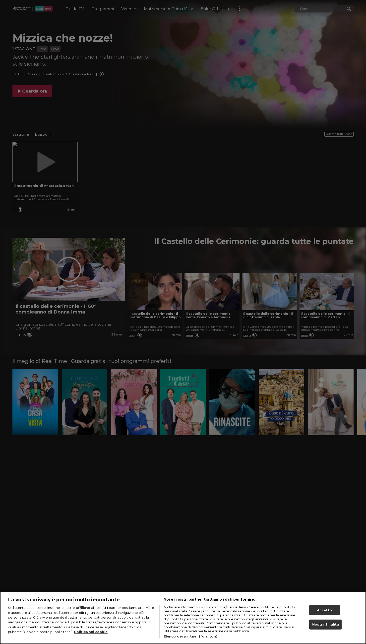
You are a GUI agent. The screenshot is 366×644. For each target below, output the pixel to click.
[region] (183, 618)
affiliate (83, 608)
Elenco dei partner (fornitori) (191, 636)
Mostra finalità (325, 625)
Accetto (324, 610)
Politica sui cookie (91, 632)
